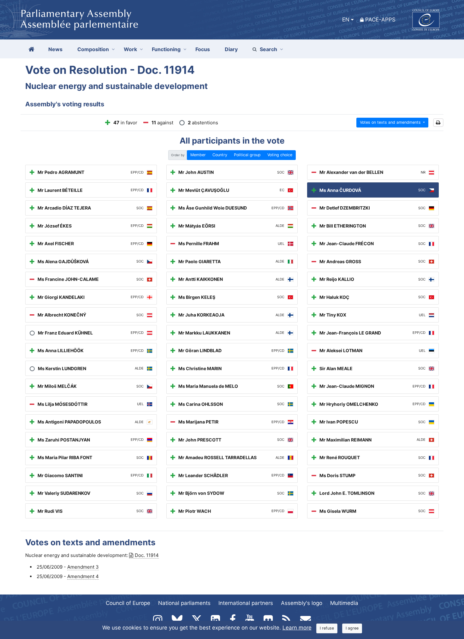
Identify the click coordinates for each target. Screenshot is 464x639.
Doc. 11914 (147, 555)
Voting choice (279, 154)
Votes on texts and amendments (391, 122)
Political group (247, 154)
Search (268, 49)
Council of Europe (128, 603)
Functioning (166, 49)
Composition (93, 49)
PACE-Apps (380, 19)
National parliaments (184, 603)
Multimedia (344, 603)
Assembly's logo (301, 603)
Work (130, 49)
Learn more (297, 627)
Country (219, 154)
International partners (245, 603)
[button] (438, 122)
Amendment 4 (83, 576)
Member (198, 154)
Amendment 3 (83, 567)
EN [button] (345, 19)
